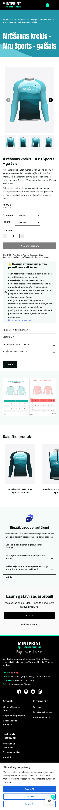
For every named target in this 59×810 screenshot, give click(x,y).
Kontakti (7, 757)
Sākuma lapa (8, 19)
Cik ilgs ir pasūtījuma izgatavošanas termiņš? (24, 546)
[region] (29, 786)
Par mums (38, 707)
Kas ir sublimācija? (42, 717)
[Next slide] (51, 100)
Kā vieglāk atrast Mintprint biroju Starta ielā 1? (25, 557)
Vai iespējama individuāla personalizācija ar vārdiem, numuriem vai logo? (27, 568)
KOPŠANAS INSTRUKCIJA (15, 351)
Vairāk (9, 577)
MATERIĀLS (8, 337)
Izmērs (6, 221)
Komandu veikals (22, 19)
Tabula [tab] (9, 364)
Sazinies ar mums (29, 624)
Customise (29, 796)
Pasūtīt (29, 615)
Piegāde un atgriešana (14, 715)
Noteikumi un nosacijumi (20, 320)
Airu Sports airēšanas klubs (41, 19)
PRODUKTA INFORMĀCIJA (15, 330)
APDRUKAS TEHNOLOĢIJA (16, 344)
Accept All (29, 789)
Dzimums (8, 215)
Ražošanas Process (42, 712)
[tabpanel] (29, 397)
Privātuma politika (11, 752)
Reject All (29, 804)
